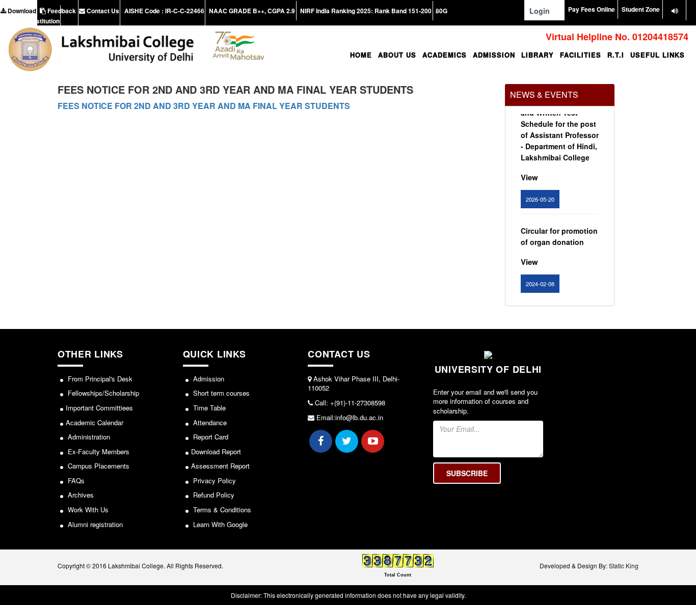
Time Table (208, 408)
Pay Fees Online (591, 9)
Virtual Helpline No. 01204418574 (615, 36)
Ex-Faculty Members (97, 451)
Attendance (209, 422)
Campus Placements (97, 466)
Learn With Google (219, 524)
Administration (88, 437)
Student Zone (641, 9)
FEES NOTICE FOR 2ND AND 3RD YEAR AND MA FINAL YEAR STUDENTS (204, 106)
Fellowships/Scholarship (102, 393)
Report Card (209, 437)
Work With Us (87, 509)
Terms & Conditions (221, 509)
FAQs (75, 480)
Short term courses (220, 393)
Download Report (216, 451)
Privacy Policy (213, 480)
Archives (80, 495)
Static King (623, 565)
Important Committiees (99, 408)
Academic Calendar (94, 422)
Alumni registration (94, 524)
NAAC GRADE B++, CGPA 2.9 (251, 10)
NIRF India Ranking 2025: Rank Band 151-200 (365, 10)
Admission (207, 378)
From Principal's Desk (99, 378)
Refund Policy (212, 495)
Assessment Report (220, 466)
